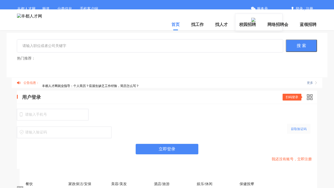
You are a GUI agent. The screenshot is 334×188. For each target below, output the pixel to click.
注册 (309, 9)
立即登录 (167, 149)
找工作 (197, 24)
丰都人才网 (26, 9)
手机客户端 (89, 9)
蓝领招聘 (308, 24)
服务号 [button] (262, 9)
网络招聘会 (277, 24)
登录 (299, 9)
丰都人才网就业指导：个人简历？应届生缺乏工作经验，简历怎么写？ (90, 86)
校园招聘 (247, 24)
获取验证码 (299, 129)
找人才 (221, 24)
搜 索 (301, 45)
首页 (175, 24)
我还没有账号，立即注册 (292, 159)
